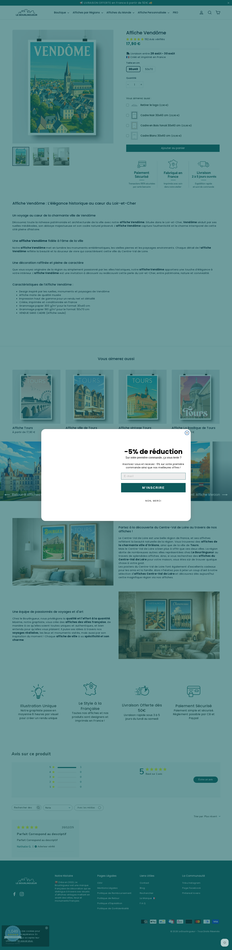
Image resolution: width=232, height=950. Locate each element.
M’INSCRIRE (153, 487)
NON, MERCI (153, 500)
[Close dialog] (187, 433)
